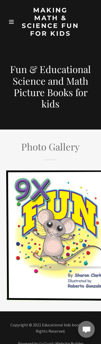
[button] (11, 22)
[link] (50, 21)
